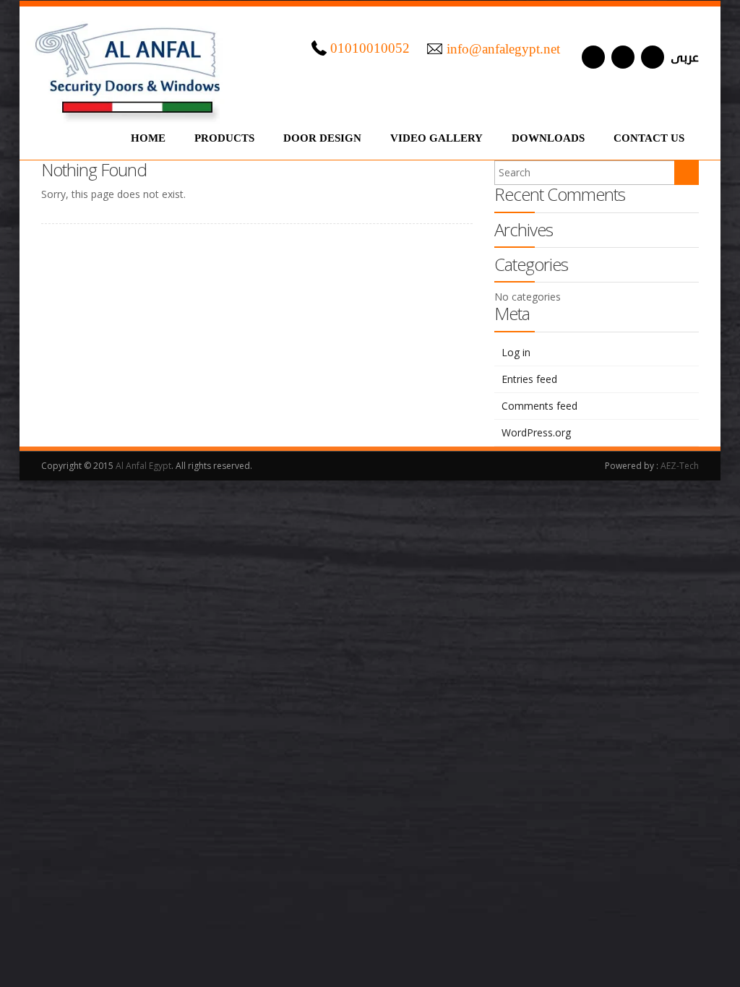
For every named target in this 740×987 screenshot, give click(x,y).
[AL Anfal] (129, 65)
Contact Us (649, 138)
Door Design (322, 138)
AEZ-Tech (680, 466)
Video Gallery (436, 138)
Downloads (548, 138)
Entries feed (529, 379)
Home (148, 138)
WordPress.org (536, 432)
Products (224, 138)
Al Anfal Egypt (143, 466)
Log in (516, 352)
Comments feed (539, 406)
